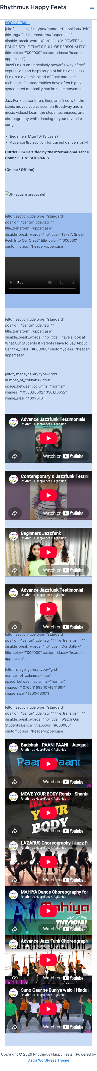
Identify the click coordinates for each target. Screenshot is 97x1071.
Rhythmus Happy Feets (33, 7)
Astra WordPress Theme (48, 1060)
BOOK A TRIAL (17, 23)
